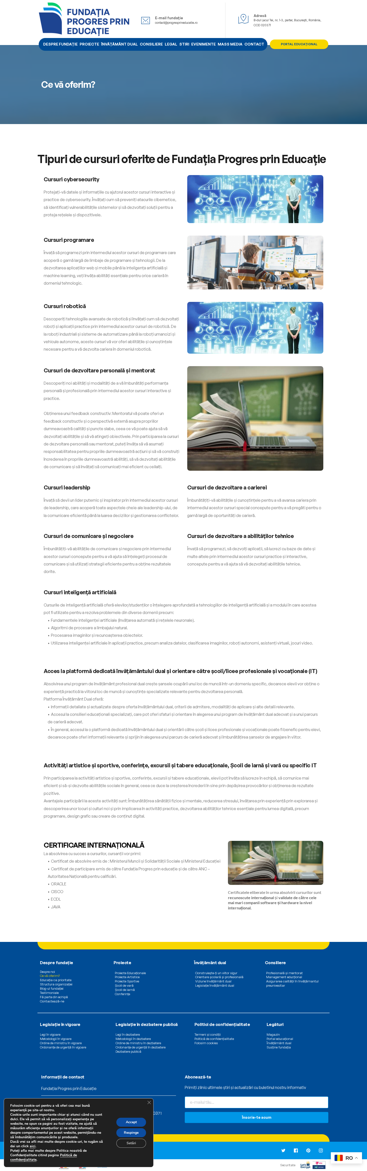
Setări (131, 1143)
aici (32, 1146)
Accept (131, 1122)
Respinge (131, 1132)
